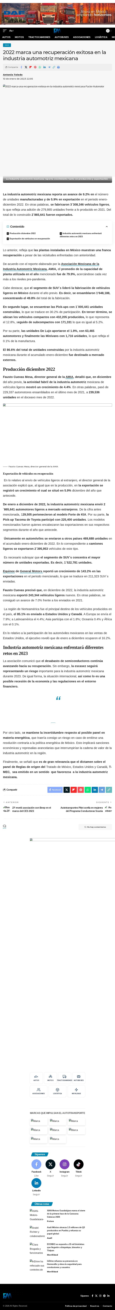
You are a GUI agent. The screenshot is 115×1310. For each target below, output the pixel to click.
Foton (50, 1221)
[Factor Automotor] (57, 31)
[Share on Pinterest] (35, 67)
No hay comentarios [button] (96, 827)
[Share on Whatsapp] (40, 67)
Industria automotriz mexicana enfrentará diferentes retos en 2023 (81, 235)
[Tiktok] (78, 1168)
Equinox (9, 571)
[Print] (58, 67)
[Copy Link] (54, 67)
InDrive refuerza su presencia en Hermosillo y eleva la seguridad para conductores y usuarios (64, 1264)
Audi (49, 1238)
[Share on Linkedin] (44, 67)
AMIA (7, 45)
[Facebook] (36, 1168)
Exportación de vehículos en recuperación (30, 238)
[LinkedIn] (36, 1187)
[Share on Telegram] (49, 67)
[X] (50, 1168)
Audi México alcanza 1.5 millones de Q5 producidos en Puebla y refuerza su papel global (66, 1230)
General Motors (31, 571)
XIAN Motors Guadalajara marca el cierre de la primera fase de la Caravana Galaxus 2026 (66, 1213)
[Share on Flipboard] (30, 67)
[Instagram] (64, 1168)
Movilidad (52, 1255)
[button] (5, 31)
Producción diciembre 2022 (23, 233)
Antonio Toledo (13, 74)
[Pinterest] (104, 1296)
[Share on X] (26, 67)
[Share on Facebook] (21, 67)
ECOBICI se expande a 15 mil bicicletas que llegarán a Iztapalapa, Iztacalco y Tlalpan (65, 1247)
